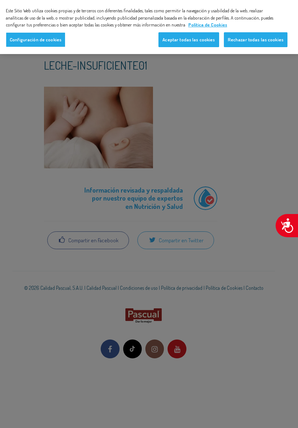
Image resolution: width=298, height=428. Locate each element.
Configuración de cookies (35, 39)
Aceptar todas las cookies (188, 39)
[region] (149, 27)
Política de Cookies (207, 25)
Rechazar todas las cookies (255, 39)
